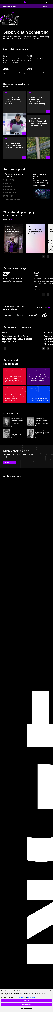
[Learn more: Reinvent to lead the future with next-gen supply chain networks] (14, 113)
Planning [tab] (7, 183)
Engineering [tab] (8, 179)
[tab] (41, 187)
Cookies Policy (21, 997)
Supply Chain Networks (9, 6)
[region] (26, 1000)
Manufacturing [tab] (10, 192)
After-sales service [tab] (11, 199)
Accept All (26, 1000)
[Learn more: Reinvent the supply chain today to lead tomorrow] (38, 102)
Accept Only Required (27, 1004)
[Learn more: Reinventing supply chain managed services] (14, 148)
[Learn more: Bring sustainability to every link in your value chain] (38, 137)
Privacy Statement (31, 997)
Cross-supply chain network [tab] (14, 175)
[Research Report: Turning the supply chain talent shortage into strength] (13, 238)
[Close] (50, 990)
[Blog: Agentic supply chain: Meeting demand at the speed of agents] (35, 238)
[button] (9, 462)
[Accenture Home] (25, 2)
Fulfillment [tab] (8, 195)
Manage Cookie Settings (26, 1008)
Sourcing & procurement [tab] (9, 187)
